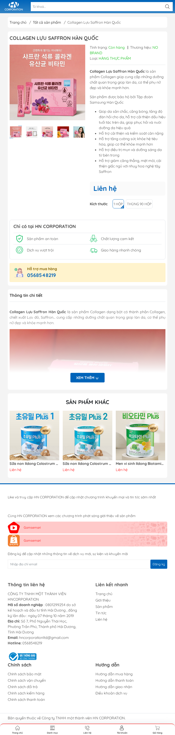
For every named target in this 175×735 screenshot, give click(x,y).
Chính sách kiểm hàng (26, 693)
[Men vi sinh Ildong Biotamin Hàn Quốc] (87, 435)
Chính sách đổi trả (23, 686)
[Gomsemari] (14, 7)
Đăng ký (159, 564)
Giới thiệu (103, 600)
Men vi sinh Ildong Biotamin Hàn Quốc (87, 463)
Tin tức (100, 613)
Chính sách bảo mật (24, 674)
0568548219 (41, 275)
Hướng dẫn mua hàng (114, 674)
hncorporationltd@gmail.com (44, 637)
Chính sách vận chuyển (27, 680)
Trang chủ (18, 22)
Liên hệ (101, 619)
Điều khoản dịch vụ (111, 693)
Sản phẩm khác (87, 402)
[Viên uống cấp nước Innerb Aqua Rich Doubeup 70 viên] (140, 435)
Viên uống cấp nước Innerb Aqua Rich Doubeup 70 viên (140, 463)
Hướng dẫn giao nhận (113, 686)
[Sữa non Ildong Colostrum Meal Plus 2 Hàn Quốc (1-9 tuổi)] (34, 435)
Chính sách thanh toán (26, 699)
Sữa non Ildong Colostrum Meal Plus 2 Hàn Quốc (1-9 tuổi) (34, 463)
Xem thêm (85, 377)
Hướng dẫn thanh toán (114, 680)
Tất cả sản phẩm (47, 22)
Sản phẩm (104, 606)
